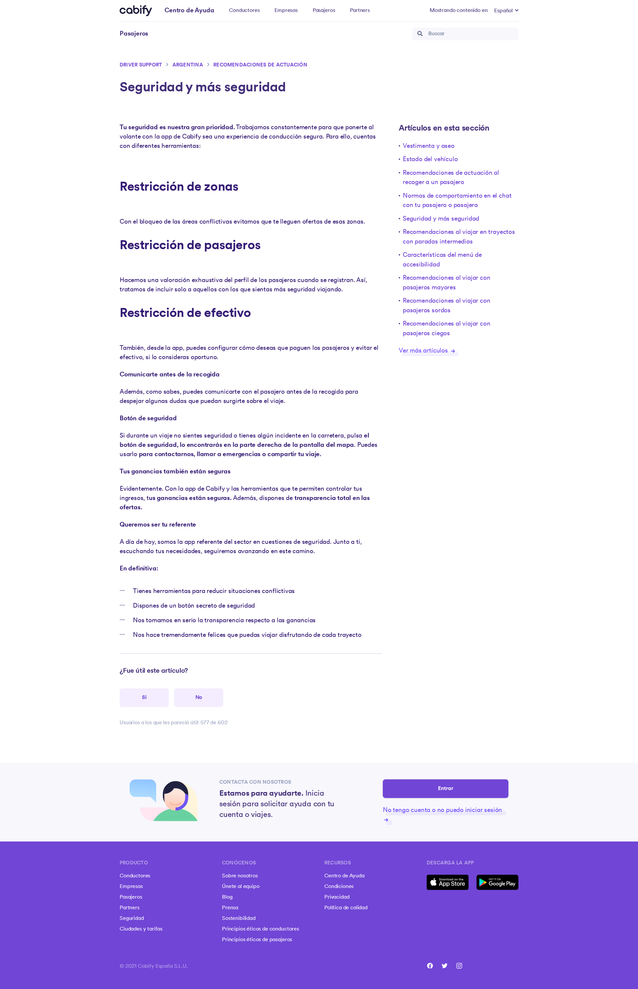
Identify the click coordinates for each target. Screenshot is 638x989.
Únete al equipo (241, 886)
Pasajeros (324, 10)
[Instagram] (459, 965)
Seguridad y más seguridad (441, 219)
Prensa (230, 908)
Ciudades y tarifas (141, 929)
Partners (360, 10)
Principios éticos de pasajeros (257, 939)
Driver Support (141, 65)
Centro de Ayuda (344, 876)
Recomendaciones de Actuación (260, 65)
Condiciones (339, 886)
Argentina (187, 65)
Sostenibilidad (239, 918)
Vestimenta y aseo (429, 146)
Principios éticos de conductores (260, 929)
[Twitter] (444, 965)
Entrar (446, 788)
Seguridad (132, 918)
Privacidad (336, 897)
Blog (227, 897)
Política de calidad (346, 908)
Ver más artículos (424, 351)
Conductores (244, 10)
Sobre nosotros (240, 876)
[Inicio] (136, 10)
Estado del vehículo (430, 159)
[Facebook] (430, 965)
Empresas (286, 10)
